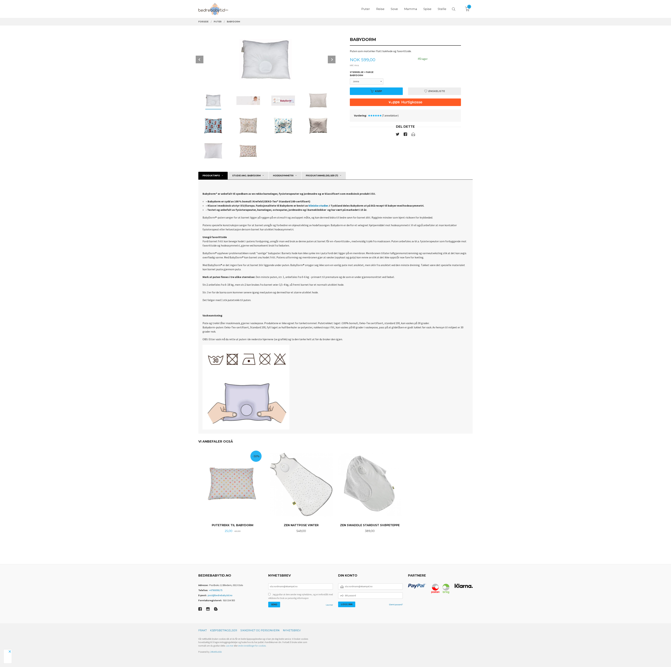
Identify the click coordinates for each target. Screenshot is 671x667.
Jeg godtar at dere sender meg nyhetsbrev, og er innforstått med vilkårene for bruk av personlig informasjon (300, 596)
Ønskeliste (436, 91)
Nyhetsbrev (292, 630)
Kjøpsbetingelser (223, 630)
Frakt (202, 630)
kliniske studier (318, 205)
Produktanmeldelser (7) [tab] (322, 175)
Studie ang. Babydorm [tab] (246, 175)
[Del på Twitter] (397, 135)
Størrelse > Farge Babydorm (361, 74)
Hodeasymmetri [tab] (283, 175)
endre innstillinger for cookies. (252, 645)
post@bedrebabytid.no (220, 595)
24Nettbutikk (216, 651)
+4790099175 (215, 590)
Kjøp (378, 91)
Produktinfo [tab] (211, 175)
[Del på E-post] (413, 135)
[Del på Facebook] (405, 135)
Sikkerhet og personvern (260, 630)
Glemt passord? (396, 604)
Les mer (329, 605)
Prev (199, 59)
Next (332, 59)
